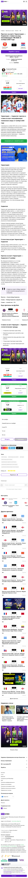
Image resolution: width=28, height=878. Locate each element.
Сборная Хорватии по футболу (9, 464)
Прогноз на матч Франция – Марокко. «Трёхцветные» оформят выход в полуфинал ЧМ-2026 (11, 618)
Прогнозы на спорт (13, 457)
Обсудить (7, 439)
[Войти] (24, 1)
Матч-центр (4, 495)
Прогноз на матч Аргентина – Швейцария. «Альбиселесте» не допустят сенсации (13, 569)
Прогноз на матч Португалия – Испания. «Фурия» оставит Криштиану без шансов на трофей (13, 666)
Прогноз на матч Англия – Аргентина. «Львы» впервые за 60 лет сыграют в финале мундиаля (14, 545)
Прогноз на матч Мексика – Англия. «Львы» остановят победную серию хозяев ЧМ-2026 (13, 692)
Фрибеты (3, 767)
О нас (2, 774)
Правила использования (6, 784)
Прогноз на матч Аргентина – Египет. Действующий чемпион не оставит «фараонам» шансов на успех (11, 642)
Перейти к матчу (14, 51)
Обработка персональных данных (8, 788)
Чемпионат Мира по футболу (8, 462)
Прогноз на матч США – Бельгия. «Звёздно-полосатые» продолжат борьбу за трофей (13, 654)
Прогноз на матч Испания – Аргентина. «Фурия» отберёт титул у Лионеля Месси (12, 519)
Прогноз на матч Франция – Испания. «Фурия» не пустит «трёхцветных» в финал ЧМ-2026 (13, 557)
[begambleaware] (12, 860)
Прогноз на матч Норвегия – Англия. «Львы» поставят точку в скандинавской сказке (13, 581)
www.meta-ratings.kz (16, 821)
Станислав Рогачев (11, 69)
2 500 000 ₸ (20, 88)
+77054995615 (8, 838)
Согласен (14, 875)
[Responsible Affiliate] (6, 864)
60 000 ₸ (20, 409)
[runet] (2, 856)
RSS (2, 780)
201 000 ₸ (20, 392)
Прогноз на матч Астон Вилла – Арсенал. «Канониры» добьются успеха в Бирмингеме (10, 315)
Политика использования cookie (8, 786)
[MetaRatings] (5, 814)
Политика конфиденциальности (8, 782)
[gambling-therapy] (21, 860)
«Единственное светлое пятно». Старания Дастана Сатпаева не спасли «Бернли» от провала (8, 718)
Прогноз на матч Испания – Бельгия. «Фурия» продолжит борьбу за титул (14, 592)
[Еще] (26, 1)
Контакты (3, 772)
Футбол (22, 457)
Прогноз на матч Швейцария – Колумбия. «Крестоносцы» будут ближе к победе (13, 630)
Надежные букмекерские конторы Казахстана (13, 757)
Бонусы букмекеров (6, 760)
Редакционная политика (6, 790)
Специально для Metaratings (7, 778)
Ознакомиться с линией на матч (14, 141)
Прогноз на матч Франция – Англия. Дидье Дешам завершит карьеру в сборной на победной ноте (13, 532)
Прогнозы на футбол (6, 459)
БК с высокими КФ (6, 764)
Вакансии (3, 776)
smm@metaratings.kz (9, 836)
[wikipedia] (15, 856)
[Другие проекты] (4, 1)
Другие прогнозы (7, 511)
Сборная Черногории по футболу (10, 467)
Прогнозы (4, 457)
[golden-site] (7, 856)
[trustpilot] (4, 860)
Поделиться (13, 474)
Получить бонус (14, 749)
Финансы (3, 802)
